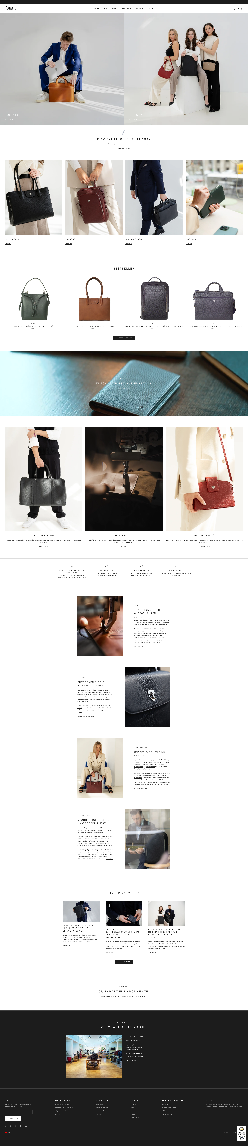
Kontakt (57, 1114)
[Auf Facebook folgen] (6, 1126)
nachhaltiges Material (102, 836)
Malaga (34, 323)
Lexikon (133, 1114)
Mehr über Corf (139, 646)
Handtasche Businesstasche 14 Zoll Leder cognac (94, 326)
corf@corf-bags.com (137, 1056)
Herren (80, 708)
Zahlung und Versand (102, 1111)
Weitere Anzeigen (124, 338)
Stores (133, 1107)
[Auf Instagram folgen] (11, 1126)
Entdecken (8, 244)
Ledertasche (138, 631)
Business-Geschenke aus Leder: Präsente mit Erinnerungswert (78, 928)
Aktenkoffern (138, 778)
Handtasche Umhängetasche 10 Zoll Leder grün (34, 326)
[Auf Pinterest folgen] (21, 1126)
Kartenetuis (147, 769)
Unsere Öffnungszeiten (133, 1060)
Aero (154, 323)
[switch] (242, 1138)
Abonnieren (12, 1118)
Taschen (96, 8)
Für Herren (128, 148)
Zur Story (124, 546)
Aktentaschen (147, 633)
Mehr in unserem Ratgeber (86, 716)
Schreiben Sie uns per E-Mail (64, 1107)
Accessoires (140, 8)
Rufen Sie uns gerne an (62, 1104)
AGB (163, 1111)
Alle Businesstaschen (124, 388)
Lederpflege (135, 1117)
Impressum (165, 1104)
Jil (94, 323)
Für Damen (120, 148)
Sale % (152, 8)
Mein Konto (99, 1104)
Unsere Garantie (205, 546)
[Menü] (245, 1127)
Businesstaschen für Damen (99, 705)
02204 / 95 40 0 (137, 1054)
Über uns (134, 1104)
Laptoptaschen (82, 699)
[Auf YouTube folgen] (26, 1126)
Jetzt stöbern (9, 119)
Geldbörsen (137, 769)
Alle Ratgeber (124, 961)
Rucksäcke (126, 8)
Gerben (99, 839)
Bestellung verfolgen (102, 1107)
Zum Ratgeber (82, 863)
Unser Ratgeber (43, 546)
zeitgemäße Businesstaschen (97, 697)
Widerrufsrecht (167, 1114)
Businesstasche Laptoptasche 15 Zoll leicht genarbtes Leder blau (214, 326)
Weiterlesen (66, 945)
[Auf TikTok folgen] (31, 1126)
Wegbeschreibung (132, 1049)
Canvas (150, 642)
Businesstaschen (111, 8)
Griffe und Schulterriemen (142, 773)
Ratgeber (134, 1111)
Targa (214, 323)
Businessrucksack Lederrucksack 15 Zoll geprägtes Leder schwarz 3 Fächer (154, 326)
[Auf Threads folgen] (16, 1126)
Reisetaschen (159, 640)
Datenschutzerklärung (169, 1107)
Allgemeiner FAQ (60, 1111)
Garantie (98, 1114)
